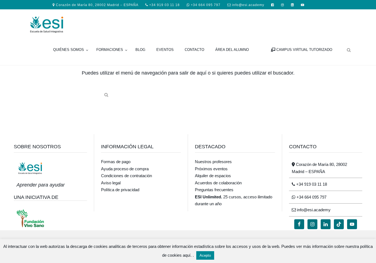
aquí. (188, 255)
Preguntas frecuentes (214, 189)
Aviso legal (111, 182)
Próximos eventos (211, 168)
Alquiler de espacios (213, 175)
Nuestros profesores (213, 161)
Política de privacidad (120, 189)
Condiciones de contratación (126, 175)
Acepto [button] (205, 255)
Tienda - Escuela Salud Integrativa (69, 24)
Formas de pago (115, 161)
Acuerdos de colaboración (218, 182)
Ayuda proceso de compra (125, 168)
